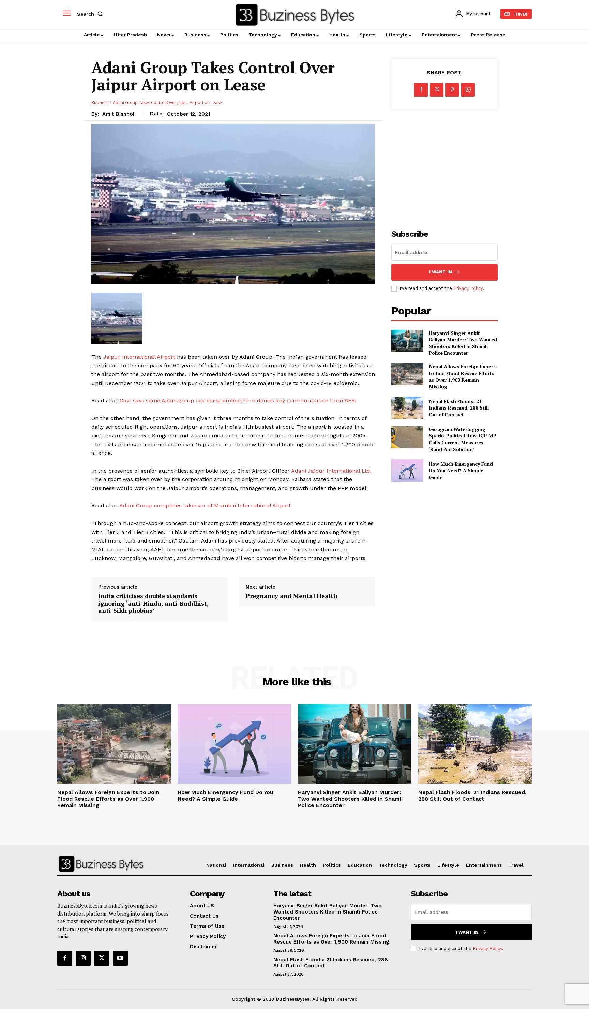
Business (99, 102)
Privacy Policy (468, 288)
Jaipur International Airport (139, 357)
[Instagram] (83, 958)
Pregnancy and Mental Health (291, 596)
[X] (436, 90)
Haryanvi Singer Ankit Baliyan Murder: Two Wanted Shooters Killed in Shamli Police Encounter (463, 343)
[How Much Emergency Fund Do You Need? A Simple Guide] (407, 470)
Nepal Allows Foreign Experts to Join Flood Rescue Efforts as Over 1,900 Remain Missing (463, 376)
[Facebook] (421, 90)
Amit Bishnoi (118, 114)
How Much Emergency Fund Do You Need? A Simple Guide (461, 470)
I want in (440, 271)
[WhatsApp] (468, 90)
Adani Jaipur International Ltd (330, 471)
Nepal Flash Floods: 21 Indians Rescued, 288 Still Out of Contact (459, 408)
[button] (91, 14)
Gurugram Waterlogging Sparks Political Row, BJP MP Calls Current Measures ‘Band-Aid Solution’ (462, 439)
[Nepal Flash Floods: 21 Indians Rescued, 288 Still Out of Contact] (407, 408)
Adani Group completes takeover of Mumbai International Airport (204, 505)
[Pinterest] (452, 90)
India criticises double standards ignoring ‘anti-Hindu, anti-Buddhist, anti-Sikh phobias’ (153, 603)
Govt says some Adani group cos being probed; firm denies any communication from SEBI (237, 400)
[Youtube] (120, 958)
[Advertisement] (444, 165)
